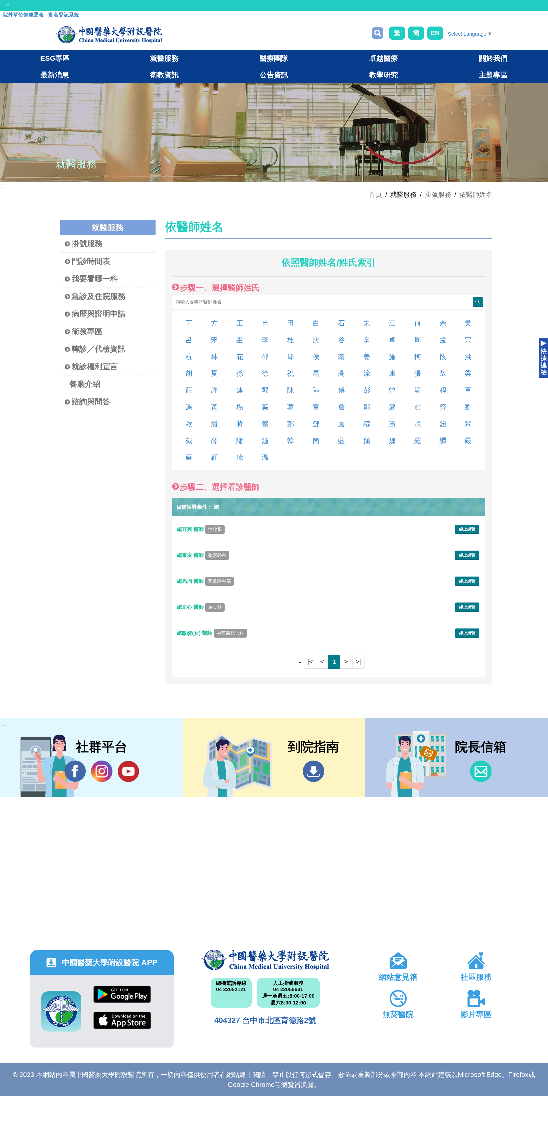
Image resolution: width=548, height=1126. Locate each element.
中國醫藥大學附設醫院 (265, 960)
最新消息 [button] (55, 75)
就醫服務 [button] (164, 58)
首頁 (375, 194)
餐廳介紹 (84, 384)
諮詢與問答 (91, 401)
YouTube (128, 771)
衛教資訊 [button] (164, 75)
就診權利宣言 (95, 366)
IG (101, 771)
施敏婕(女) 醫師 (210, 633)
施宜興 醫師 (199, 529)
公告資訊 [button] (274, 75)
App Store (122, 1025)
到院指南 (313, 771)
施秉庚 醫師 (201, 555)
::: (7, 5)
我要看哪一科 (95, 278)
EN (435, 33)
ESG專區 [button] (55, 58)
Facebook (75, 771)
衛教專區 (87, 331)
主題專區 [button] (493, 75)
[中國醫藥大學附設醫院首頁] (109, 34)
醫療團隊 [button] (274, 58)
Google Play (122, 999)
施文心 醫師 (199, 607)
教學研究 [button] (383, 75)
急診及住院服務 (99, 296)
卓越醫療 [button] (383, 58)
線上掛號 (467, 529)
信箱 (480, 771)
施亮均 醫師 (204, 581)
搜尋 (377, 33)
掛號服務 (438, 194)
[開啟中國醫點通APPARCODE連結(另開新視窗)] (61, 1011)
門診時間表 (91, 261)
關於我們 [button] (493, 58)
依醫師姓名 (476, 194)
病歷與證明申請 (99, 314)
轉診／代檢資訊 (99, 349)
